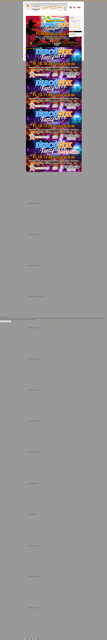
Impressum (58, 322)
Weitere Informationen (51, 322)
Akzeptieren (3, 321)
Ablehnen (8, 321)
